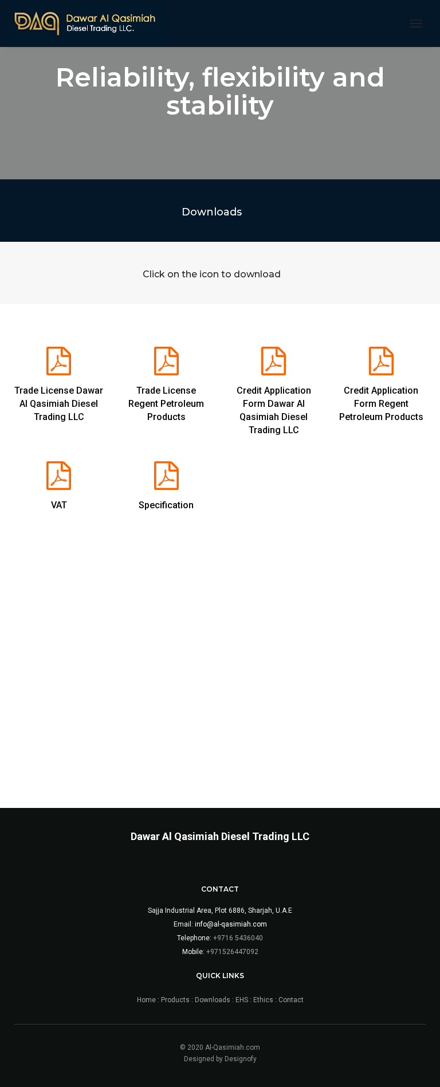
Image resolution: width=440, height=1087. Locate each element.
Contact (291, 1000)
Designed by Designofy (220, 1059)
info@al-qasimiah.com (231, 924)
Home (147, 1000)
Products (175, 1000)
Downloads (212, 1000)
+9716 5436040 (238, 938)
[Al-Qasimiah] (87, 23)
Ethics (263, 1000)
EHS (241, 1000)
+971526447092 (232, 952)
